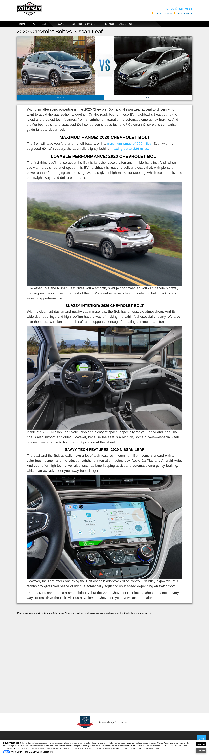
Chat (201, 739)
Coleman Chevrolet (164, 13)
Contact (148, 97)
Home (22, 24)
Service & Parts (84, 24)
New (33, 24)
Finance (61, 24)
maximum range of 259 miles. (129, 143)
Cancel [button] (201, 750)
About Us (126, 24)
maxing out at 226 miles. (130, 149)
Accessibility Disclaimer (113, 722)
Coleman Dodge (184, 13)
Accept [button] (201, 744)
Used (46, 24)
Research (109, 24)
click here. (17, 748)
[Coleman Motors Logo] (30, 8)
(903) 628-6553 (180, 8)
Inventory (60, 97)
